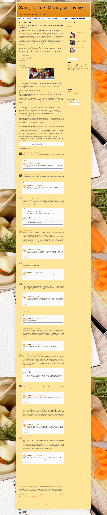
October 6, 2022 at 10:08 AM (31, 384)
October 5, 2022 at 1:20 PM (31, 283)
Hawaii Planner (26, 262)
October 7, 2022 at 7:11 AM (36, 424)
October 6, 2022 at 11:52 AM (37, 372)
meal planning (74, 68)
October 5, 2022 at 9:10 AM (32, 152)
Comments (72, 103)
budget (70, 65)
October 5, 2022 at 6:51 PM (37, 163)
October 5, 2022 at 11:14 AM (31, 230)
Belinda (24, 174)
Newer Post (21, 494)
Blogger (65, 504)
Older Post (61, 494)
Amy (24, 230)
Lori (24, 283)
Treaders (25, 197)
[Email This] (35, 144)
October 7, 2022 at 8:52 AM (37, 455)
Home (19, 18)
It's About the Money (38, 18)
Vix (23, 384)
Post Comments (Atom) (30, 496)
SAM (28, 163)
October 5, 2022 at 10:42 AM (33, 174)
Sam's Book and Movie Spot (77, 18)
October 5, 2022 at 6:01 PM (35, 211)
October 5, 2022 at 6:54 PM (37, 185)
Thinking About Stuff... (80, 32)
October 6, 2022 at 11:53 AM (37, 395)
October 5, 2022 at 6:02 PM (31, 309)
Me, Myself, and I (79, 47)
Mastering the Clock (52, 18)
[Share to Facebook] (40, 144)
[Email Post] (33, 143)
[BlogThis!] (37, 144)
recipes (70, 67)
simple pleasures (82, 68)
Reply (24, 157)
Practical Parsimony (27, 354)
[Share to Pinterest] (41, 144)
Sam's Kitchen (27, 18)
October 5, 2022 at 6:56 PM (37, 217)
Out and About (63, 18)
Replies (25, 160)
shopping (85, 66)
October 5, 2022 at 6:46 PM (34, 328)
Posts (71, 101)
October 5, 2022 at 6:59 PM (37, 249)
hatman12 (56, 504)
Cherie (24, 152)
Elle (23, 437)
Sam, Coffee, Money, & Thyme (51, 7)
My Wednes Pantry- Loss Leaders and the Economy (81, 41)
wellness (75, 69)
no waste (70, 69)
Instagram (72, 24)
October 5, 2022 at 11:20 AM (36, 262)
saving (78, 66)
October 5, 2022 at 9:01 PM (38, 354)
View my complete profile (73, 93)
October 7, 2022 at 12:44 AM (35, 407)
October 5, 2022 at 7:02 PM (37, 318)
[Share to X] (38, 144)
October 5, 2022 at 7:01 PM (37, 296)
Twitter (71, 26)
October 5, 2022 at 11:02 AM (33, 197)
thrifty (81, 65)
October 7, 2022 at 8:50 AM (30, 437)
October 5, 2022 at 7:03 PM (37, 344)
